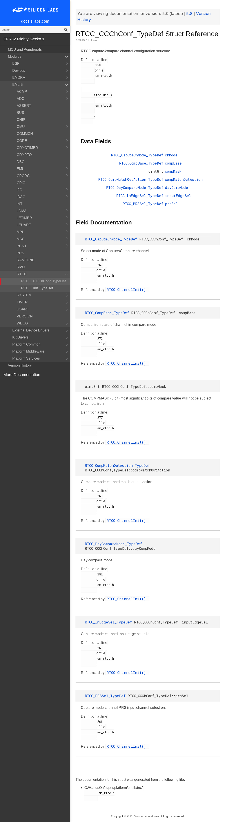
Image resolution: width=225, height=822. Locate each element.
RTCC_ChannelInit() (127, 289)
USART (23, 309)
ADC (20, 98)
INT (19, 204)
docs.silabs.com (35, 21)
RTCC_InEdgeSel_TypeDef (139, 195)
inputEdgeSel (178, 195)
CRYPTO (24, 155)
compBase (173, 163)
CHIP (21, 120)
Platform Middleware (28, 351)
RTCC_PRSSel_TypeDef (143, 203)
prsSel (171, 203)
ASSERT (24, 105)
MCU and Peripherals (25, 49)
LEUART (24, 225)
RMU (21, 267)
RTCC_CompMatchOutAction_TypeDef (130, 179)
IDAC (21, 197)
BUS (20, 113)
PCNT (22, 246)
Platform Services (26, 358)
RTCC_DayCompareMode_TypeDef (134, 187)
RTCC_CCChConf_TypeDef (43, 281)
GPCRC (23, 176)
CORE (22, 141)
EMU (21, 169)
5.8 (190, 13)
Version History (20, 365)
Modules (14, 56)
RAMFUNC (26, 260)
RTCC (22, 274)
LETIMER (24, 218)
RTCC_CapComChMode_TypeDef (137, 155)
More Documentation (22, 374)
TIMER (22, 302)
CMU (21, 127)
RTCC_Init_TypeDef (37, 288)
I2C (19, 190)
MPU (21, 232)
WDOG (22, 323)
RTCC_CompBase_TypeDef (141, 163)
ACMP (22, 91)
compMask (173, 171)
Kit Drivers (20, 337)
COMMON (25, 134)
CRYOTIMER (27, 148)
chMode (171, 155)
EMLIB (17, 84)
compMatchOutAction (184, 179)
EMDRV (18, 77)
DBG (20, 162)
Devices (18, 70)
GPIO (21, 183)
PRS (20, 253)
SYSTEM (24, 295)
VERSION (25, 316)
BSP (16, 63)
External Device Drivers (30, 330)
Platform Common (26, 344)
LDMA (22, 211)
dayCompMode (176, 187)
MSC (21, 239)
